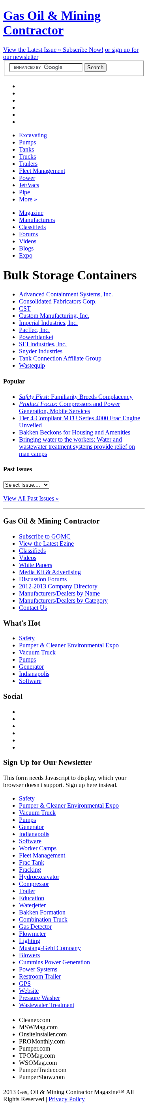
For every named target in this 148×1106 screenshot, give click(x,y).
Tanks (26, 149)
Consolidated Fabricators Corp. (58, 301)
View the (33, 49)
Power (27, 178)
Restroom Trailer (40, 976)
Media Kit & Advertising (50, 572)
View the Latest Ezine (46, 543)
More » (28, 199)
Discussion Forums (43, 579)
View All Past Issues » (31, 498)
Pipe (24, 192)
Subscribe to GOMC (45, 536)
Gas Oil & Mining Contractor (52, 22)
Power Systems (38, 969)
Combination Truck (43, 919)
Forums (28, 234)
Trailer (27, 891)
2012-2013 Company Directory (58, 586)
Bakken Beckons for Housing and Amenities (74, 432)
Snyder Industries (40, 351)
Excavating (33, 135)
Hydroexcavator (39, 876)
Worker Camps (37, 848)
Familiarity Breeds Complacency (76, 396)
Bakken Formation (42, 912)
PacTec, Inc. (34, 329)
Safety (27, 638)
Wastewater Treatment (46, 1005)
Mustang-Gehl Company (50, 948)
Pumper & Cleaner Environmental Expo (69, 645)
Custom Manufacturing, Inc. (54, 315)
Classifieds (32, 227)
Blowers (29, 955)
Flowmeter (32, 933)
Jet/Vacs (29, 185)
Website (29, 990)
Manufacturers (37, 219)
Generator (31, 666)
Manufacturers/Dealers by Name (59, 593)
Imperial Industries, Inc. (48, 322)
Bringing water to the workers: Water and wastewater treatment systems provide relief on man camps (77, 446)
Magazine (31, 212)
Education (31, 898)
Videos (27, 241)
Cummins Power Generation (54, 962)
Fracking (30, 869)
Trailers (28, 163)
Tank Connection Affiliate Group (60, 358)
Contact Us (33, 607)
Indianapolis (34, 673)
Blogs (26, 248)
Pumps (27, 142)
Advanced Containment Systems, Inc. (66, 294)
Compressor (34, 883)
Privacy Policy (67, 1099)
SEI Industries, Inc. (43, 344)
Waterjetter (32, 905)
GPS (25, 983)
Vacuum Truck (37, 652)
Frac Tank (31, 862)
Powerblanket (36, 337)
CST (25, 308)
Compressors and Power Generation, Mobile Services (69, 407)
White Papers (35, 565)
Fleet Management (42, 170)
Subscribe (83, 49)
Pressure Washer (39, 997)
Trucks (27, 156)
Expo (25, 255)
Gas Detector (35, 926)
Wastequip (32, 365)
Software (30, 680)
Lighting (29, 940)
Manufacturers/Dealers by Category (63, 600)
